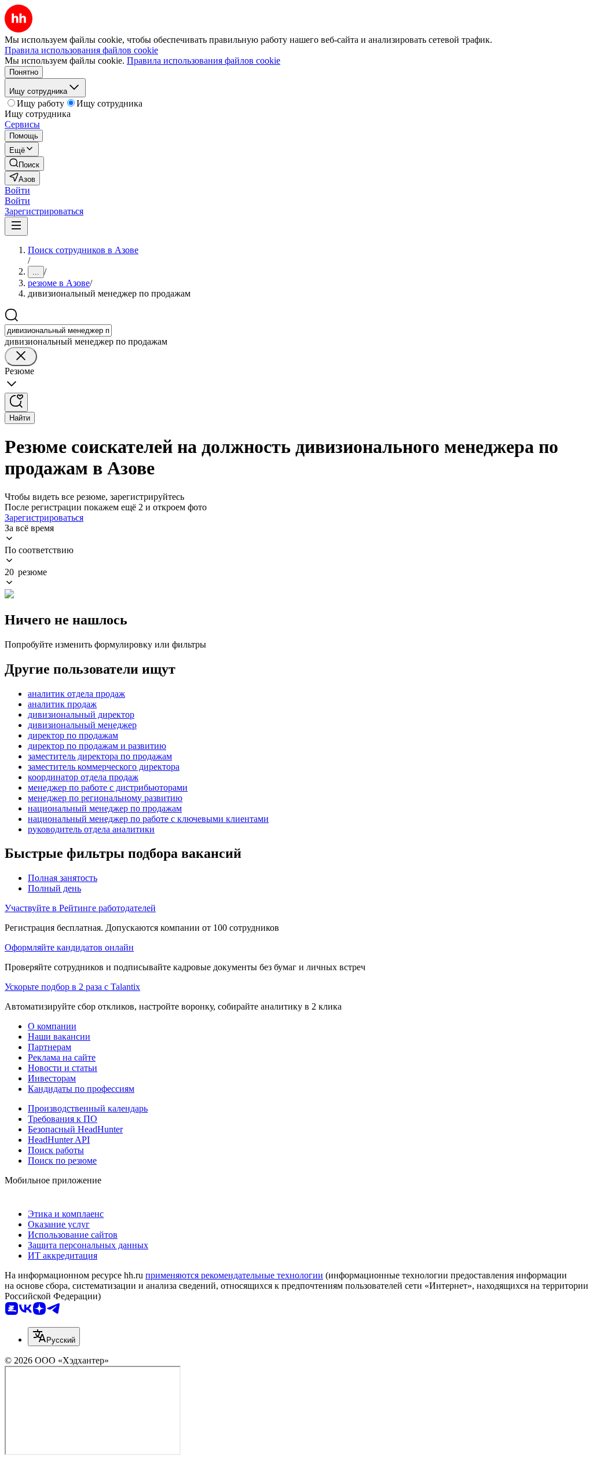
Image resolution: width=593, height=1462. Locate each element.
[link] (24, 163)
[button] (17, 190)
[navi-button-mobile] (16, 226)
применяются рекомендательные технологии (234, 1275)
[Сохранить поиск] (16, 402)
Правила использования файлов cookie (203, 60)
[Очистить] (21, 356)
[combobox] (58, 330)
